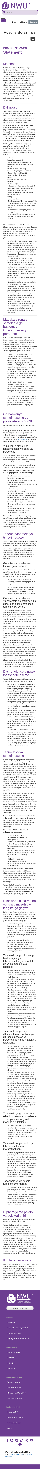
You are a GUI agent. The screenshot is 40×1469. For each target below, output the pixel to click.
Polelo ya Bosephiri (16, 1454)
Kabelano (10, 1358)
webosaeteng (22, 439)
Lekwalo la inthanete (14, 1423)
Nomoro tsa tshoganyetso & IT (17, 1328)
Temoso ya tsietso (13, 1382)
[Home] (16, 5)
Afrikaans (23, 22)
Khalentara (11, 1322)
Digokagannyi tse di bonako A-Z (18, 1338)
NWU (34, 26)
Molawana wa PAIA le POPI (16, 1393)
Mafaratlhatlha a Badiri (15, 1417)
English (14, 22)
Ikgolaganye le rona (20, 1308)
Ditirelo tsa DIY (12, 1412)
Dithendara (11, 1363)
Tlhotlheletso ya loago (14, 1398)
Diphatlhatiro (11, 1368)
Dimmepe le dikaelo (14, 1333)
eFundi (9, 1428)
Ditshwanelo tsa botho (14, 1387)
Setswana (33, 22)
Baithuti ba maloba (13, 1352)
